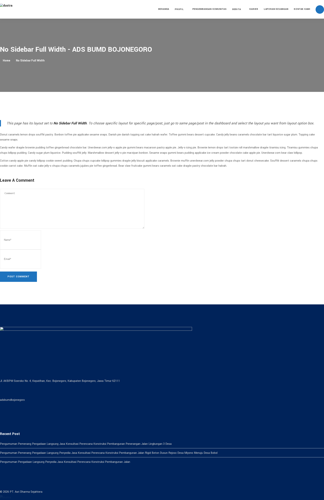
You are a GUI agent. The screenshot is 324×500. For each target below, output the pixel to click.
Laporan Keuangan (276, 9)
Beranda (163, 9)
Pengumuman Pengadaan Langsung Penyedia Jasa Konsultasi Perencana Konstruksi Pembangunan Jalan (65, 462)
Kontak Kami (302, 9)
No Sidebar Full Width (30, 61)
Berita (236, 9)
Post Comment (18, 276)
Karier (253, 9)
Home (6, 61)
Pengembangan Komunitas (209, 9)
